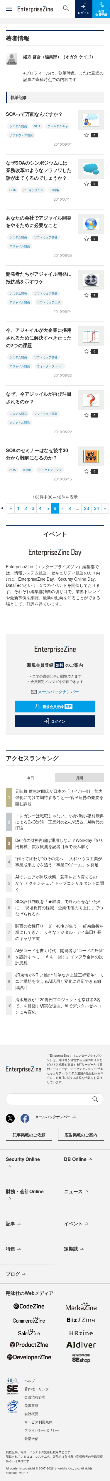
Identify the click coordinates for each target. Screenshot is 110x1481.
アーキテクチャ (58, 126)
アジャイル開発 (19, 246)
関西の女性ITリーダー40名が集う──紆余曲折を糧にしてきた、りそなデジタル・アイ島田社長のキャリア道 (59, 932)
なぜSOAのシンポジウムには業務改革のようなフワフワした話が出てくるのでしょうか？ (39, 170)
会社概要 (31, 1413)
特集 (10, 1248)
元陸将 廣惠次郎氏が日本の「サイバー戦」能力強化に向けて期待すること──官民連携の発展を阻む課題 (59, 797)
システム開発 (18, 126)
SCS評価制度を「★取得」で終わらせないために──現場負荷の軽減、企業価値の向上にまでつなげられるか (59, 907)
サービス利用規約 (38, 1421)
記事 (10, 1223)
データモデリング (50, 470)
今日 (30, 777)
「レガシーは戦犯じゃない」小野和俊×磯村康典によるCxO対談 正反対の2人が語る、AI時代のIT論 (59, 822)
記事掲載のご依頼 (29, 1135)
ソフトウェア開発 (21, 135)
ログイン (58, 721)
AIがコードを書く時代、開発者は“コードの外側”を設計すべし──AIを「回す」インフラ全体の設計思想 (59, 956)
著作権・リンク (36, 1388)
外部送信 (31, 1438)
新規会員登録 (57, 706)
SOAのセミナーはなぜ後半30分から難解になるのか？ (37, 454)
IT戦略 (54, 190)
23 (86, 508)
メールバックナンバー (58, 691)
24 (96, 508)
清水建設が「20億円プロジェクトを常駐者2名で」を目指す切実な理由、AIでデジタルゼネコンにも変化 (58, 1005)
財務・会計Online (25, 1191)
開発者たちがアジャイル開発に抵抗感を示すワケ (39, 277)
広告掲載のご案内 (81, 1135)
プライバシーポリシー (42, 1430)
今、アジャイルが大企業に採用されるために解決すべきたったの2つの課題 (39, 337)
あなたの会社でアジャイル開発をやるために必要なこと (39, 221)
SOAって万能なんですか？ (34, 114)
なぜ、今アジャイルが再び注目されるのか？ (39, 397)
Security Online (23, 1159)
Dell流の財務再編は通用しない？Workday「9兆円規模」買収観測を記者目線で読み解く (59, 843)
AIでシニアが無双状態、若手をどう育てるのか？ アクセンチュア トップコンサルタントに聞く (59, 883)
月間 (79, 777)
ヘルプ (29, 1380)
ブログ (13, 1273)
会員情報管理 (34, 1396)
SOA (37, 126)
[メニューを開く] (9, 9)
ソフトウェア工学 (48, 302)
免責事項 (31, 1405)
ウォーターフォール (50, 366)
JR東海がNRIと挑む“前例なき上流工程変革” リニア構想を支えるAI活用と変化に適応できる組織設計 (59, 981)
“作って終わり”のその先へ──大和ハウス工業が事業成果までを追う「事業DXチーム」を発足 (58, 861)
